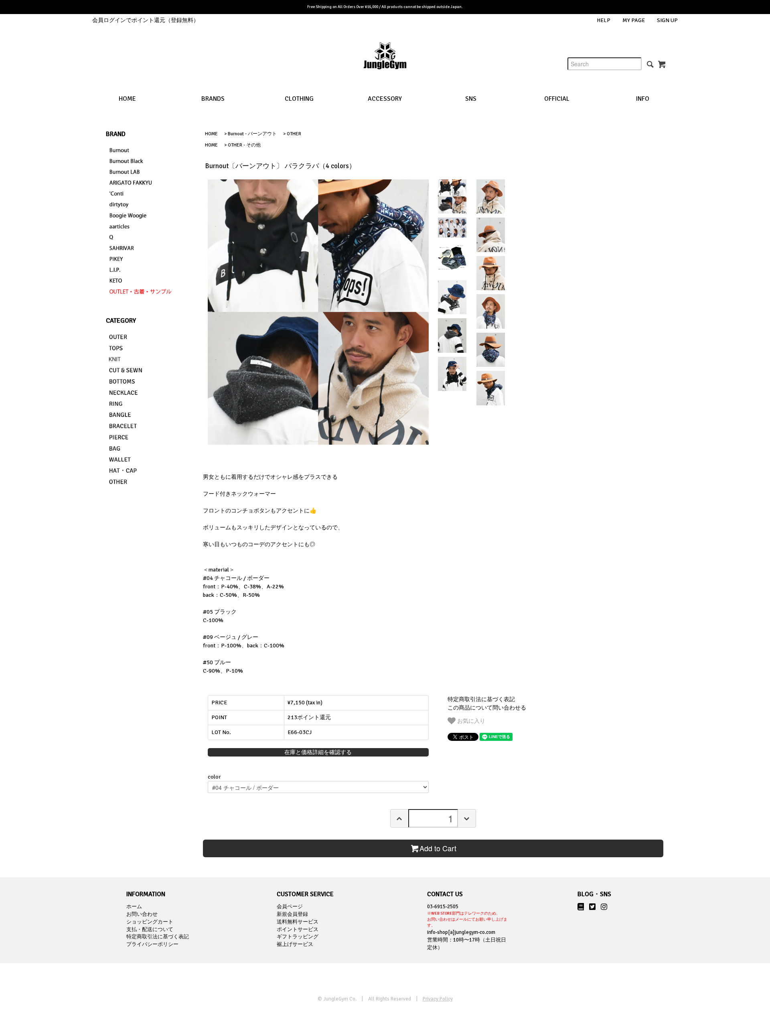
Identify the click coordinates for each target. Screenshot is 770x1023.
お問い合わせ (142, 914)
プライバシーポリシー (152, 944)
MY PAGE (633, 20)
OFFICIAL (556, 99)
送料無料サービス (297, 922)
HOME (127, 99)
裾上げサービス (295, 944)
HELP (603, 20)
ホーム (134, 906)
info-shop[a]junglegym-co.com (461, 932)
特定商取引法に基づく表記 (481, 699)
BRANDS (213, 99)
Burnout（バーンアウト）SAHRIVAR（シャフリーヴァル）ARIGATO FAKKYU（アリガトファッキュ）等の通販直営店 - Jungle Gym (385, 62)
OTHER (294, 134)
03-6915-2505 (467, 915)
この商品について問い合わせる (487, 707)
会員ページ (290, 906)
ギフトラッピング (297, 937)
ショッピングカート (149, 922)
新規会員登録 (292, 914)
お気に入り (470, 720)
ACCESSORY (385, 99)
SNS (470, 99)
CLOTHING (299, 99)
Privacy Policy (438, 999)
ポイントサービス (297, 929)
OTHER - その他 (244, 145)
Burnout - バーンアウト (252, 134)
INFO (642, 99)
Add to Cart (437, 848)
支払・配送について (149, 929)
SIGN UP (667, 20)
